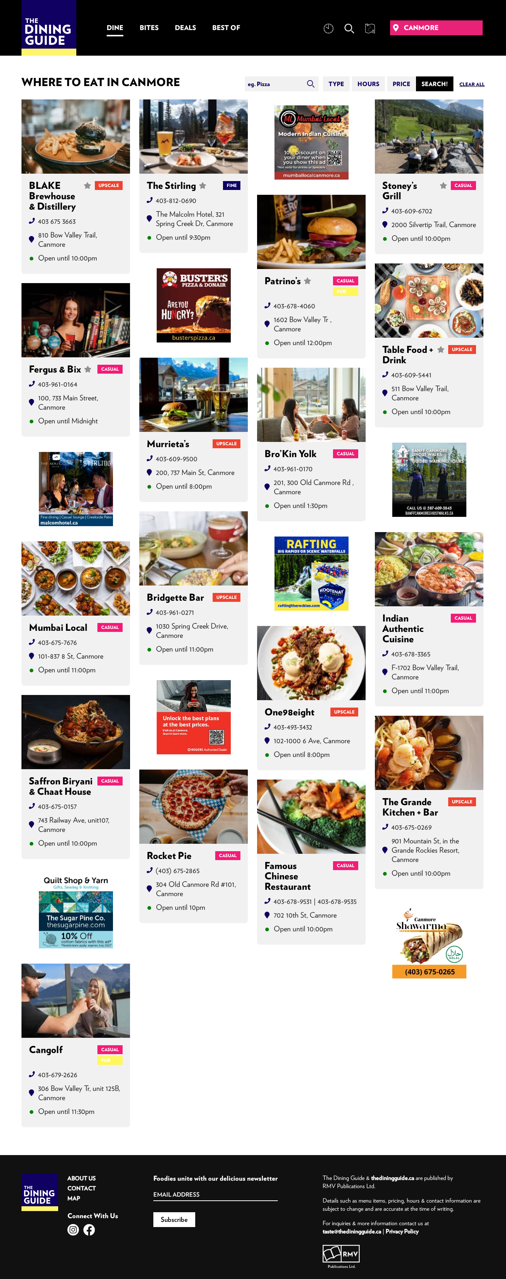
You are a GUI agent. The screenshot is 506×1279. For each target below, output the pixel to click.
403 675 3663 (57, 221)
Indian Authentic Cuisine (402, 628)
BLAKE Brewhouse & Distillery (52, 195)
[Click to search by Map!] (370, 28)
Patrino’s (282, 281)
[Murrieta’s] (193, 395)
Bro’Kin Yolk (290, 454)
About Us (81, 1178)
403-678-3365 (410, 653)
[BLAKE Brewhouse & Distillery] (75, 136)
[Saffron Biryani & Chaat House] (75, 732)
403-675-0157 (57, 806)
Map (73, 1198)
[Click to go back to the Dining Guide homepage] (39, 1176)
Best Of (226, 27)
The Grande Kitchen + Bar (410, 807)
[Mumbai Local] (75, 578)
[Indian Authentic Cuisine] (429, 569)
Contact (81, 1188)
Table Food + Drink (407, 354)
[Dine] (311, 142)
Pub (341, 291)
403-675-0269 (411, 827)
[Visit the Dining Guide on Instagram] (73, 1230)
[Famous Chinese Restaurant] (311, 817)
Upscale (109, 185)
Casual (463, 185)
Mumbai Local (58, 627)
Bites (149, 27)
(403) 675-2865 (178, 870)
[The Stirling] (193, 136)
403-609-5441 (411, 374)
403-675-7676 (57, 642)
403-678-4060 (294, 305)
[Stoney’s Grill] (429, 136)
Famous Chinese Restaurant (287, 876)
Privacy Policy (402, 1231)
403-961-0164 (57, 383)
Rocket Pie (169, 855)
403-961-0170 (293, 468)
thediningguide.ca (392, 1177)
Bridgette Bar (175, 597)
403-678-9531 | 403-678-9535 (315, 901)
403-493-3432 (292, 726)
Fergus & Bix (55, 369)
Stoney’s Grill (399, 190)
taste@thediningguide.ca (352, 1231)
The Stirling (171, 185)
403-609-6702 (411, 210)
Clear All (472, 84)
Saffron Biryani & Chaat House (61, 786)
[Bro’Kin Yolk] (311, 405)
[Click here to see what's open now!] (328, 28)
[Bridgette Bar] (193, 548)
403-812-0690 (176, 200)
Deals (185, 27)
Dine (115, 27)
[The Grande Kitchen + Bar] (429, 753)
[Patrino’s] (311, 232)
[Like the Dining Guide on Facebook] (89, 1230)
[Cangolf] (75, 1001)
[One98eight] (311, 663)
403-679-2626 (57, 1074)
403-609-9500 (176, 458)
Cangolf (46, 1050)
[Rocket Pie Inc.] (193, 807)
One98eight (289, 712)
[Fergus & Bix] (75, 320)
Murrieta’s (168, 444)
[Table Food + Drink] (429, 300)
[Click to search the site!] (349, 28)
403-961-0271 (175, 612)
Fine (232, 185)
